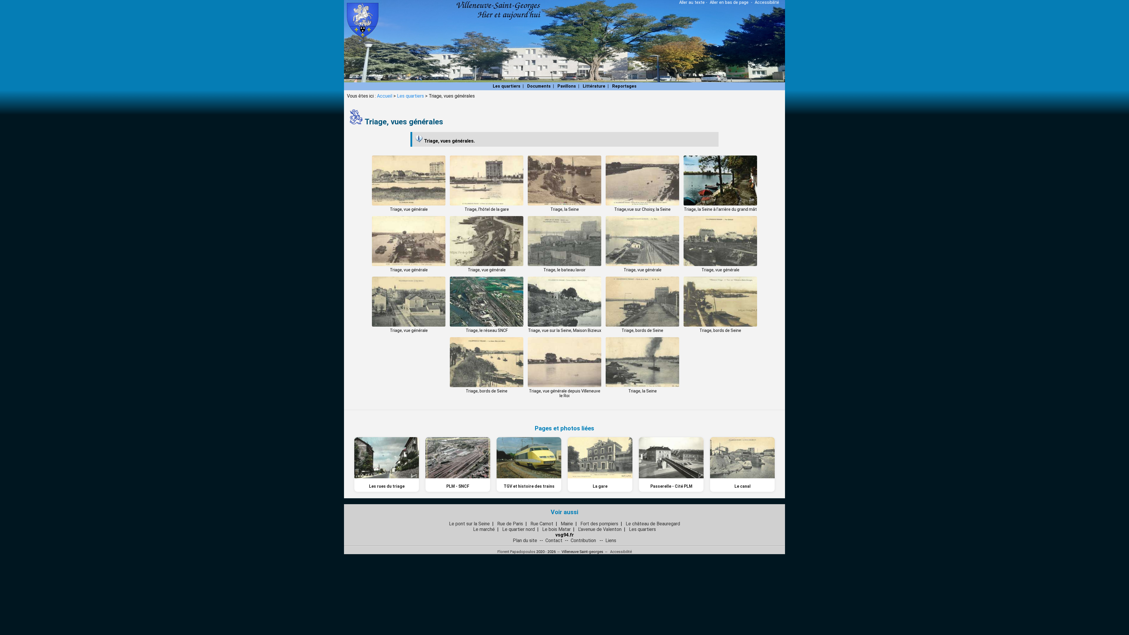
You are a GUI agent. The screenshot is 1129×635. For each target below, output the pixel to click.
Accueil (384, 96)
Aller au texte (692, 2)
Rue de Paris (510, 524)
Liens (610, 540)
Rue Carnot (541, 524)
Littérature (594, 86)
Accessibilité (767, 2)
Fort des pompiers (599, 524)
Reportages (624, 86)
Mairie (567, 524)
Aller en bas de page (729, 2)
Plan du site (525, 540)
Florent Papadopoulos (516, 551)
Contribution (583, 540)
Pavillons (566, 86)
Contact (553, 540)
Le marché (484, 529)
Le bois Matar (556, 529)
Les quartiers (506, 86)
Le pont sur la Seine (469, 524)
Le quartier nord (518, 529)
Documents (539, 86)
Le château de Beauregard (653, 524)
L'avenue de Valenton (600, 529)
